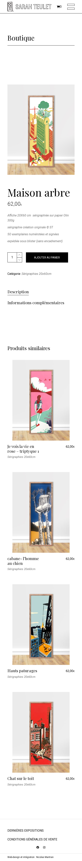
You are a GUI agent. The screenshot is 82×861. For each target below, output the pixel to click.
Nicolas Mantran (45, 857)
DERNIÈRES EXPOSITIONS (25, 830)
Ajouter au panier (47, 257)
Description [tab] (18, 291)
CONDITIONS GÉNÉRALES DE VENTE (32, 839)
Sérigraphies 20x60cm (36, 274)
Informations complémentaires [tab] (35, 302)
